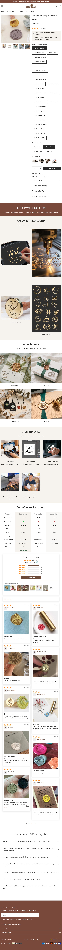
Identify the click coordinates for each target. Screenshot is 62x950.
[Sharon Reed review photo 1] (45, 797)
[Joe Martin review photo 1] (16, 742)
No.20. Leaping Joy (39, 120)
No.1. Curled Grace (39, 52)
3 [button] (31, 823)
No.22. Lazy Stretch (39, 129)
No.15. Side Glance (39, 102)
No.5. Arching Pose (39, 66)
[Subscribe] (37, 915)
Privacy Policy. (29, 919)
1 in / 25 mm (37, 146)
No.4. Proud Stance (39, 61)
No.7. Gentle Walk (39, 75)
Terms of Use (21, 919)
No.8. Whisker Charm (40, 79)
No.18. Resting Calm (39, 111)
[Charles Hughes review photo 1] (45, 710)
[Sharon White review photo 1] (16, 622)
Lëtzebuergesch (5, 939)
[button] (36, 28)
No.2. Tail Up (52, 52)
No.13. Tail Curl (54, 93)
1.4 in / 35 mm (38, 151)
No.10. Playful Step (53, 84)
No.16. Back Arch (53, 102)
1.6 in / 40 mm (50, 151)
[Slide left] (5, 29)
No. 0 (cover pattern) (39, 48)
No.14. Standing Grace (40, 97)
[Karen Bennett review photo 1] (16, 703)
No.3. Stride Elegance (40, 57)
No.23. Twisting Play (39, 133)
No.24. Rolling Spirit (39, 138)
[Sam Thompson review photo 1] (16, 664)
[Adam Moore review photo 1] (16, 786)
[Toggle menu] (1, 6)
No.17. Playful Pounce (40, 106)
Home (2, 11)
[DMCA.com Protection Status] (17, 943)
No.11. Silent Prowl (39, 88)
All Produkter (10, 11)
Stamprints (8, 943)
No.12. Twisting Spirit (39, 93)
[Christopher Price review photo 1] (45, 666)
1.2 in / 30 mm (49, 146)
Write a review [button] (31, 577)
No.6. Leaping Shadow (40, 70)
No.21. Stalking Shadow (40, 124)
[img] (7, 605)
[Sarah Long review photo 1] (45, 622)
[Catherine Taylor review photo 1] (45, 756)
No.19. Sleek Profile (39, 115)
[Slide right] (26, 29)
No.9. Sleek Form (39, 84)
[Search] (56, 6)
